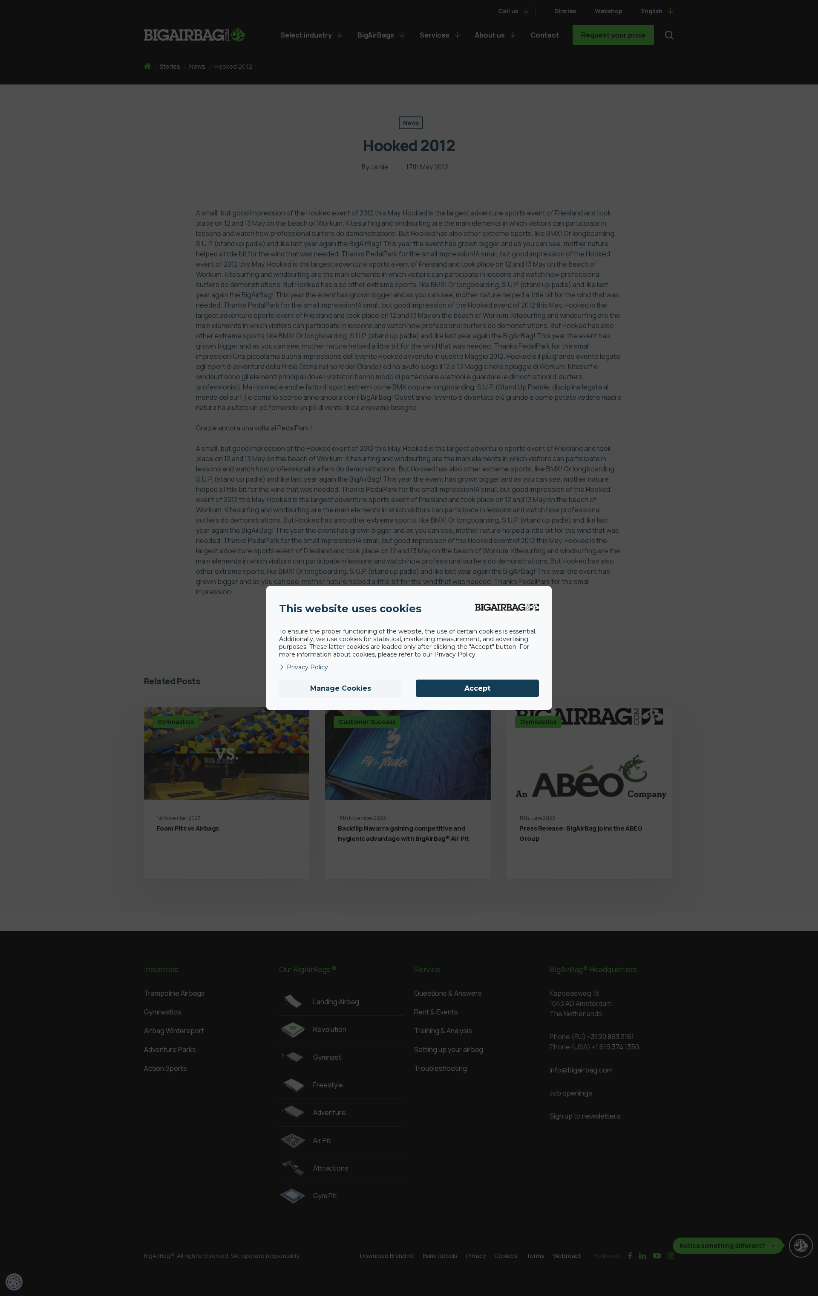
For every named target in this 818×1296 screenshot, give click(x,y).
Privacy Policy (307, 667)
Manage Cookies (340, 688)
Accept (477, 688)
